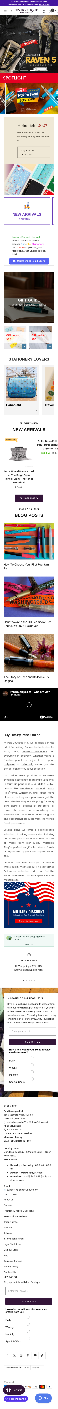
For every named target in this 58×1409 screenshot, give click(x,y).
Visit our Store (11, 1249)
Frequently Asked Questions (19, 1210)
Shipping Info (11, 1222)
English (35, 1367)
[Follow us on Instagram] (21, 1355)
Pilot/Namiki (10, 792)
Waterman (25, 792)
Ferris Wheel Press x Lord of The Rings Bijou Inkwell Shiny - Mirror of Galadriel (19, 477)
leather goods (44, 838)
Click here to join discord (31, 260)
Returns (8, 1233)
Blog (6, 1255)
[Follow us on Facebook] (7, 1355)
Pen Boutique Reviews (15, 1216)
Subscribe (32, 1042)
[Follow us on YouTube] (35, 1355)
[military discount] (29, 905)
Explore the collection (33, 152)
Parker (42, 792)
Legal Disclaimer (12, 1244)
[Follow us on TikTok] (42, 1355)
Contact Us (10, 1272)
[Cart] (50, 11)
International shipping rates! (29, 969)
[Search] (11, 11)
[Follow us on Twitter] (14, 1355)
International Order (14, 1238)
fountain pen (12, 760)
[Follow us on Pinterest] (28, 1355)
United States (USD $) (16, 1367)
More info (28, 944)
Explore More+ (29, 498)
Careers (8, 1205)
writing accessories (31, 834)
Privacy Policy (11, 1266)
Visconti (40, 788)
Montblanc (26, 788)
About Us (8, 1199)
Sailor (51, 788)
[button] (44, 11)
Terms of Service (13, 1261)
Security (8, 1227)
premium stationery (34, 751)
